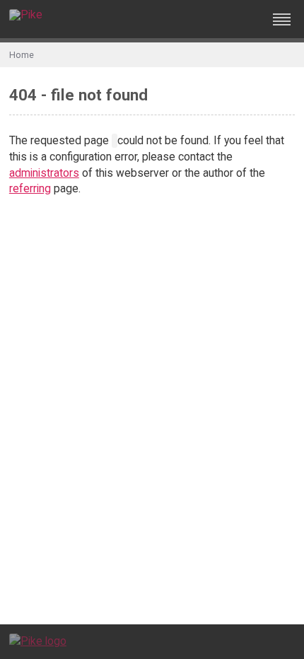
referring (30, 188)
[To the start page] (37, 641)
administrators (44, 173)
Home (21, 54)
